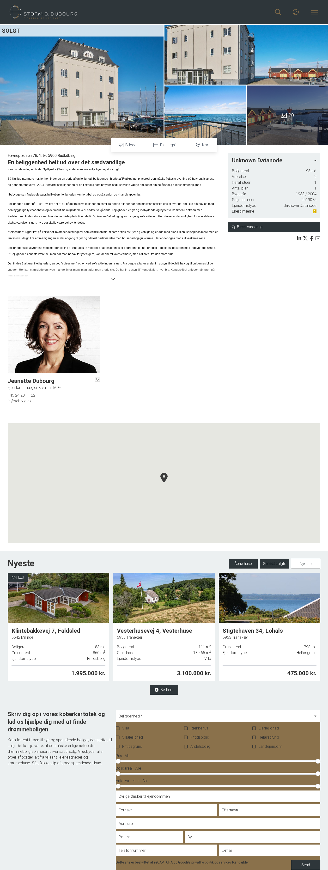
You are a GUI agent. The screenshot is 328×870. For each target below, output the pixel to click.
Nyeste (306, 563)
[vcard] (97, 384)
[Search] (278, 12)
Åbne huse (243, 563)
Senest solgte (274, 563)
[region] (164, 483)
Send (305, 865)
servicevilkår (228, 862)
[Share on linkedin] (299, 238)
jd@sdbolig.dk (19, 401)
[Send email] (318, 238)
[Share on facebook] (311, 238)
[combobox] (214, 718)
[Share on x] (305, 238)
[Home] (87, 12)
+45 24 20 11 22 (21, 395)
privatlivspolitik (202, 862)
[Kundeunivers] (296, 12)
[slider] (118, 761)
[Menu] (313, 12)
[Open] (315, 716)
